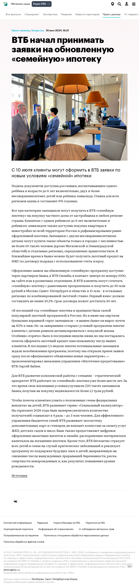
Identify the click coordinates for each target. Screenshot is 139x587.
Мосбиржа (38, 578)
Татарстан (37, 30)
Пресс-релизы (112, 14)
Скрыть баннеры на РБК (66, 522)
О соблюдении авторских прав (96, 529)
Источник (20, 476)
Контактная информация (18, 522)
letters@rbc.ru (12, 569)
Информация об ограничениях (55, 529)
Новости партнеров (87, 14)
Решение (66, 14)
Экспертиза (50, 14)
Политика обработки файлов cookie (24, 541)
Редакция (42, 522)
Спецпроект (32, 14)
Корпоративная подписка (18, 529)
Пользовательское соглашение (21, 535)
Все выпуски (13, 14)
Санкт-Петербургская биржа (61, 578)
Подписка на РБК (95, 522)
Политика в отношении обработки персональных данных (76, 535)
